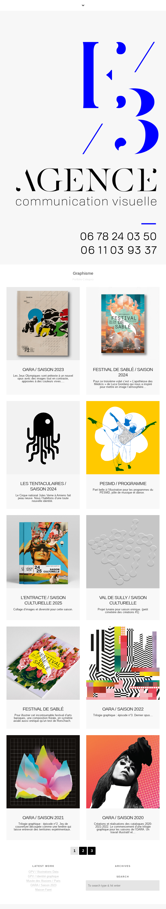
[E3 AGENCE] (85, 137)
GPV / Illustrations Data (43, 871)
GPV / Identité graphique (43, 876)
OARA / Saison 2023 (43, 369)
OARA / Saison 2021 (43, 817)
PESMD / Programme (123, 483)
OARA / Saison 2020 (123, 817)
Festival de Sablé (43, 708)
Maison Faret (43, 889)
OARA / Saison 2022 (123, 708)
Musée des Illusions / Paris (43, 880)
